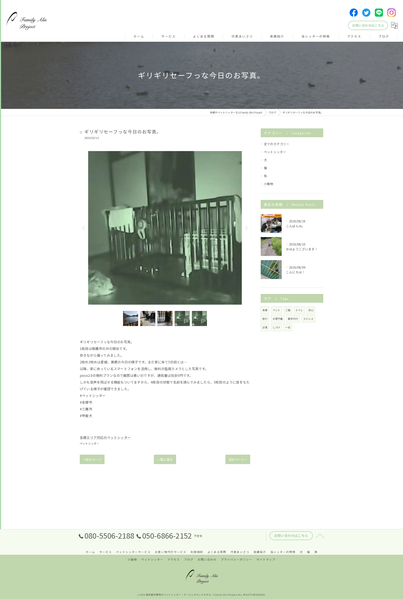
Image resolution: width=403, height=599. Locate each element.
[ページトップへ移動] (320, 535)
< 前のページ (92, 459)
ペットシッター (89, 443)
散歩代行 (293, 318)
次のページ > (238, 459)
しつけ (276, 327)
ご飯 (287, 310)
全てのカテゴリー (276, 144)
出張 (264, 327)
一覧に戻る (165, 459)
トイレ (299, 310)
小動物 (268, 183)
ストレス (308, 318)
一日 (287, 327)
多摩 (264, 310)
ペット (276, 310)
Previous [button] (84, 228)
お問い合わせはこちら (368, 25)
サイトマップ (265, 559)
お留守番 (278, 318)
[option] (165, 228)
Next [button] (246, 228)
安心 (310, 310)
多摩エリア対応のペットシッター (105, 437)
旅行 (264, 318)
